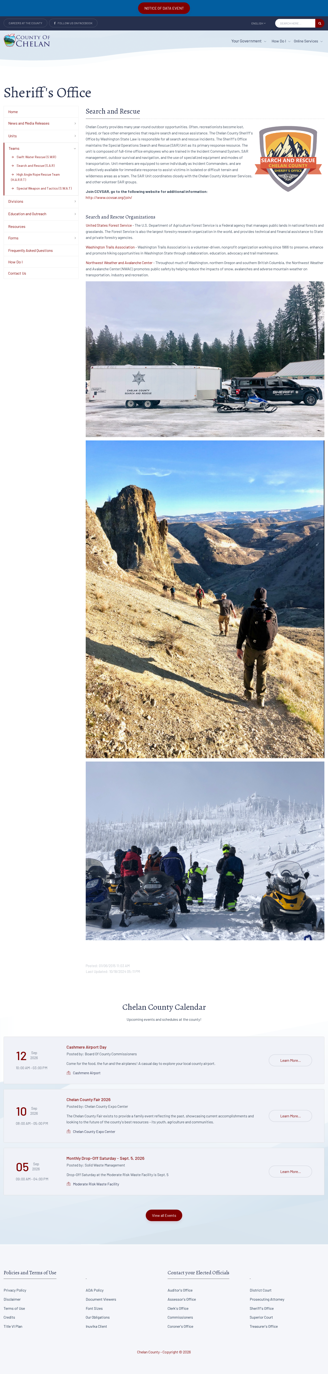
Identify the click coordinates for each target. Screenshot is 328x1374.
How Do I (279, 41)
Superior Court (261, 1317)
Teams (14, 148)
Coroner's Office (180, 1326)
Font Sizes (94, 1308)
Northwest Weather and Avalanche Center (119, 262)
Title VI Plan (13, 1326)
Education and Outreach (27, 213)
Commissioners (180, 1317)
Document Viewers (101, 1299)
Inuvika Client (96, 1326)
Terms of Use (14, 1308)
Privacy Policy (15, 1290)
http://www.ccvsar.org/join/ (109, 197)
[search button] (319, 23)
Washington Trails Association (110, 247)
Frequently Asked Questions (30, 250)
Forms (13, 238)
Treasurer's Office (264, 1326)
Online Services (306, 41)
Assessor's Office (182, 1299)
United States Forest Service (109, 225)
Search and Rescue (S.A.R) (33, 165)
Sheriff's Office (262, 1308)
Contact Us (17, 273)
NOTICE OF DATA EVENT (164, 8)
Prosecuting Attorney (267, 1299)
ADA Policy (94, 1290)
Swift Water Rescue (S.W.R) (33, 157)
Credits (9, 1317)
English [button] (257, 23)
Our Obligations (98, 1317)
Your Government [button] (246, 40)
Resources (16, 226)
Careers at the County (25, 23)
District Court (261, 1290)
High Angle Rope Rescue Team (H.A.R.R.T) (35, 177)
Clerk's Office (178, 1308)
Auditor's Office (180, 1290)
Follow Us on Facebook (74, 23)
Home (13, 111)
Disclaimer (12, 1299)
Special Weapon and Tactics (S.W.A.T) (41, 188)
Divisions (15, 201)
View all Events (164, 1215)
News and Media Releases (28, 123)
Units (12, 135)
